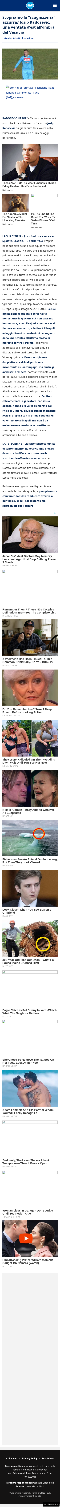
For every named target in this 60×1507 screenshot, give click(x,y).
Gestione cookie (51, 1504)
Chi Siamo (11, 1458)
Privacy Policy (29, 1458)
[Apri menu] (55, 5)
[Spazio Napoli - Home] (30, 5)
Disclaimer (48, 1458)
